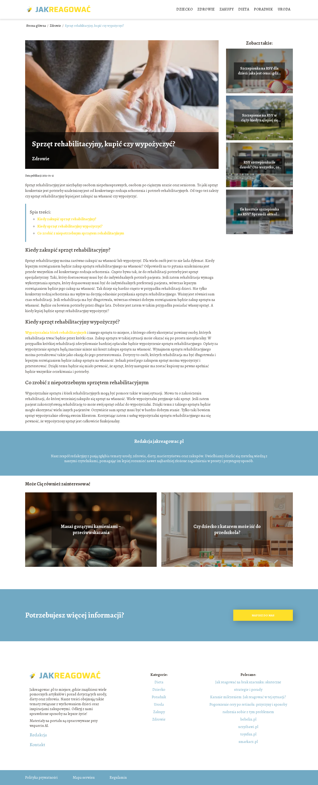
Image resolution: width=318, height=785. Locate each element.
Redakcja (38, 735)
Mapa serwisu (84, 777)
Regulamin (118, 777)
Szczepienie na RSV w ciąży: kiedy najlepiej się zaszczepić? (259, 118)
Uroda (284, 9)
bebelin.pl (248, 719)
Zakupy (227, 9)
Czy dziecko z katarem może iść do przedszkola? (227, 530)
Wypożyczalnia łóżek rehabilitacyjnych (56, 332)
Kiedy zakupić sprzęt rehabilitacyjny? (66, 219)
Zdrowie (206, 9)
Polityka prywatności (41, 777)
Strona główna (36, 25)
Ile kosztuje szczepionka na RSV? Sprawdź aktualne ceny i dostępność (259, 212)
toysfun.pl (248, 734)
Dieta (243, 9)
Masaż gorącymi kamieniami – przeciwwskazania (91, 530)
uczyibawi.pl (248, 726)
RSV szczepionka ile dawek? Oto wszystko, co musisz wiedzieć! (259, 165)
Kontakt (37, 745)
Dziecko (184, 9)
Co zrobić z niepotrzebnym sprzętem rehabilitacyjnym (80, 233)
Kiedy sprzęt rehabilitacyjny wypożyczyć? (70, 226)
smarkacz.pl (248, 741)
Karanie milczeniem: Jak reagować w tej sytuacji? (248, 697)
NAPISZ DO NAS (263, 615)
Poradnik (263, 9)
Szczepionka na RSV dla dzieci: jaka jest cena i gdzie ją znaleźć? (259, 71)
